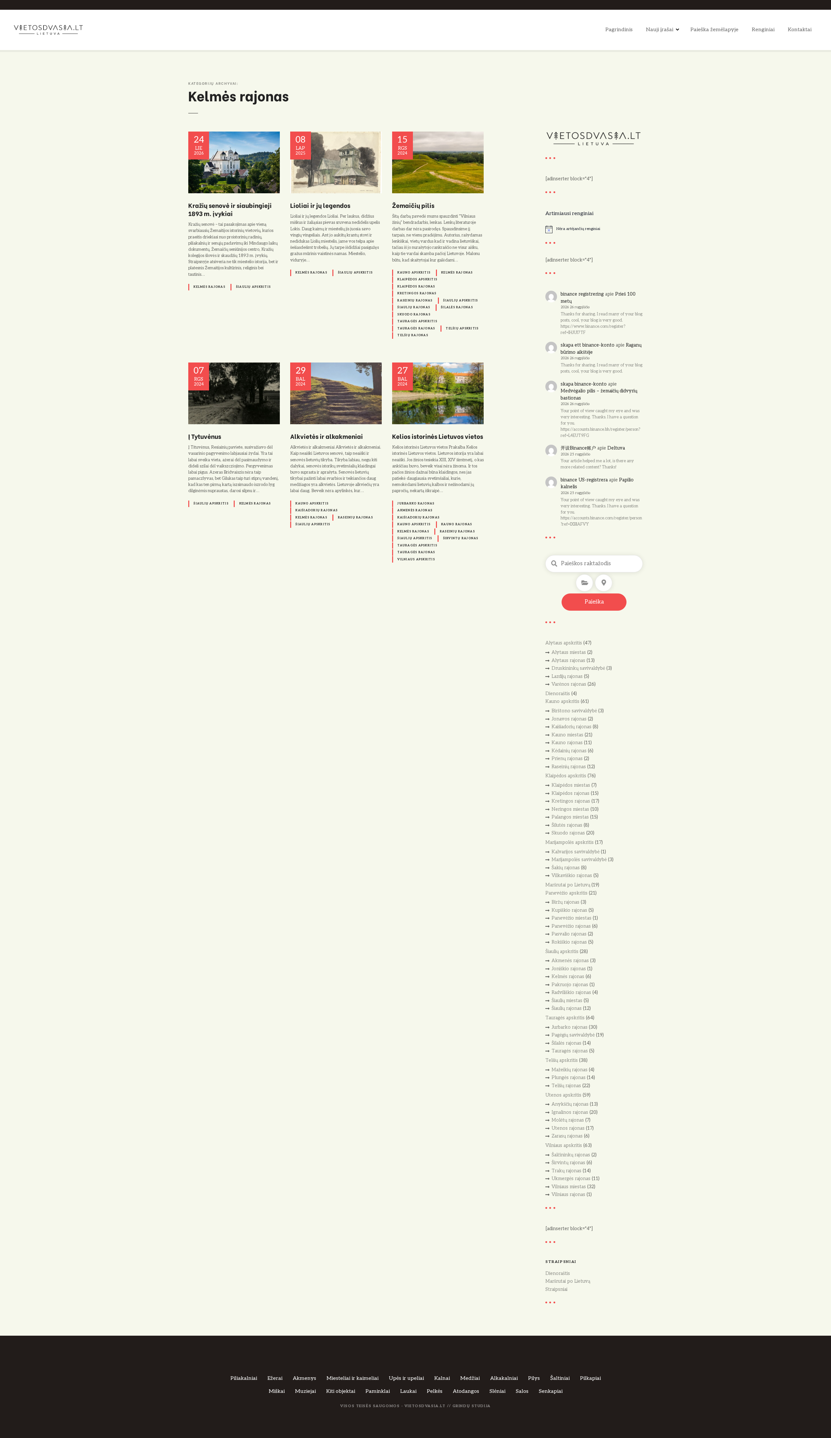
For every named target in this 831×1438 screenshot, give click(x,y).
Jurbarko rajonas (415, 503)
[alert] (594, 229)
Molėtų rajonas (568, 1120)
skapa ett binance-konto (587, 345)
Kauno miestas (567, 735)
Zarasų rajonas (567, 1136)
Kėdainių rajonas (569, 751)
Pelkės (434, 1391)
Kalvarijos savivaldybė (576, 852)
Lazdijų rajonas (567, 676)
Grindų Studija (472, 1406)
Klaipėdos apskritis (417, 279)
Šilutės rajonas (567, 825)
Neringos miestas (570, 809)
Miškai (277, 1391)
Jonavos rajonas (569, 719)
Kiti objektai (340, 1391)
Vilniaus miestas (569, 1187)
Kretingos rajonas (416, 293)
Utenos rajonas (568, 1128)
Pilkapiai (590, 1378)
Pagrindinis (619, 30)
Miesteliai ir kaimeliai (352, 1378)
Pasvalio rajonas (569, 934)
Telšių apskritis (462, 328)
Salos (522, 1391)
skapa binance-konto (584, 384)
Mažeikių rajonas (570, 1070)
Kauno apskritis (413, 272)
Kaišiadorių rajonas (316, 510)
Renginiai (763, 30)
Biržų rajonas (565, 902)
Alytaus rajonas (568, 660)
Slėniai (497, 1391)
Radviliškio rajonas (571, 992)
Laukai (408, 1391)
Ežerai (274, 1378)
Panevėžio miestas (571, 918)
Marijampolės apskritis (569, 842)
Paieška (594, 602)
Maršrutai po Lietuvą (567, 885)
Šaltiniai (560, 1378)
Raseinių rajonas (414, 300)
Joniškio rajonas (569, 969)
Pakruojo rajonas (570, 984)
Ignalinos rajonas (570, 1112)
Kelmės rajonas (209, 287)
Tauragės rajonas (416, 328)
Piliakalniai (243, 1378)
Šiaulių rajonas (413, 307)
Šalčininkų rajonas (571, 1155)
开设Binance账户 (578, 448)
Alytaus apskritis (563, 643)
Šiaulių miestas (567, 1000)
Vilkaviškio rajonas (572, 875)
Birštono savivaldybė (574, 711)
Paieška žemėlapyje (714, 30)
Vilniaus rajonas (568, 1194)
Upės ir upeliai (406, 1378)
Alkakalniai (504, 1378)
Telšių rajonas (412, 335)
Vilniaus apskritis (416, 559)
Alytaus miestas (569, 652)
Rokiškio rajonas (569, 942)
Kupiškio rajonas (569, 910)
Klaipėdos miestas (571, 785)
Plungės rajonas (569, 1077)
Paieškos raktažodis (554, 563)
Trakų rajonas (566, 1171)
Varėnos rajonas (569, 684)
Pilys (534, 1378)
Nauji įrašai (659, 30)
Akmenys (304, 1378)
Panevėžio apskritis (566, 893)
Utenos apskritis (563, 1095)
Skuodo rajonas (413, 314)
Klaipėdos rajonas (416, 286)
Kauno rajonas (456, 524)
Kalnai (442, 1378)
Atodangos (466, 1391)
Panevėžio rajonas (571, 926)
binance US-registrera (584, 480)
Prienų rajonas (567, 758)
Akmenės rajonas (414, 510)
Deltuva (616, 448)
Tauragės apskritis (417, 321)
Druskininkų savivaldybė (578, 668)
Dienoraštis (557, 693)
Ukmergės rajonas (571, 1178)
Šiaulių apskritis (253, 287)
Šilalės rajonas (457, 307)
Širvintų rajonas (460, 538)
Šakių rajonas (566, 868)
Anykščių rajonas (570, 1104)
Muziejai (305, 1391)
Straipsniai (556, 1289)
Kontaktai (800, 30)
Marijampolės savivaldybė (579, 859)
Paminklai (378, 1391)
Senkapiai (551, 1391)
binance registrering (582, 294)
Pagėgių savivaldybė (573, 1035)
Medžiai (470, 1378)
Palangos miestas (570, 817)
